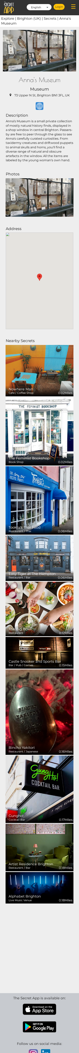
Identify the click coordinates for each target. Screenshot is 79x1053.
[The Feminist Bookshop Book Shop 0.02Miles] (39, 431)
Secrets (51, 18)
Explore (9, 18)
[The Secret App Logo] (9, 7)
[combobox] (39, 7)
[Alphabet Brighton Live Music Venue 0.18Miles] (39, 887)
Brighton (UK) (30, 18)
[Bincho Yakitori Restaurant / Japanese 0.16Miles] (39, 712)
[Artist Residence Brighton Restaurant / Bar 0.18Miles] (39, 847)
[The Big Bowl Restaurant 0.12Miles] (39, 609)
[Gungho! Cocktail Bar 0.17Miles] (39, 789)
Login (59, 6)
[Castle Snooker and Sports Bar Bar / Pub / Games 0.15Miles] (39, 652)
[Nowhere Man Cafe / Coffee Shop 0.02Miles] (39, 370)
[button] (39, 277)
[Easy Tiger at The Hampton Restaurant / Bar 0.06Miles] (39, 558)
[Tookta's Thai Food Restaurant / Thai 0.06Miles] (39, 500)
